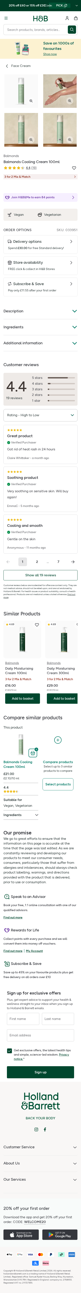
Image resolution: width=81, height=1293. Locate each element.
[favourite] (37, 625)
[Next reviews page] (73, 562)
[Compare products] (58, 740)
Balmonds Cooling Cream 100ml (17, 764)
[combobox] (35, 29)
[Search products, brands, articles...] (73, 29)
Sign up (41, 1072)
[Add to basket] (33, 753)
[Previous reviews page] (8, 562)
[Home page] (40, 18)
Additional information (23, 343)
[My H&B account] (67, 18)
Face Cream (21, 66)
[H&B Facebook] (45, 1129)
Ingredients (13, 327)
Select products (58, 784)
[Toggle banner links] (76, 5)
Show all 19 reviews (40, 575)
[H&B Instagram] (36, 1129)
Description (13, 311)
